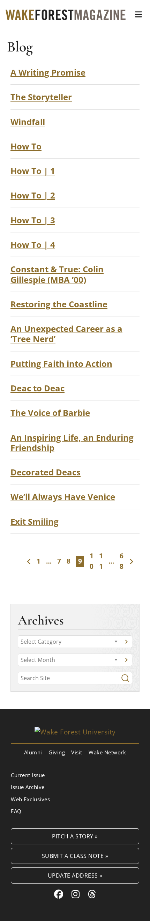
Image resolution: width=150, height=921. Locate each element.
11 (101, 561)
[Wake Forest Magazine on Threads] (92, 894)
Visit (76, 752)
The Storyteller (41, 97)
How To (26, 146)
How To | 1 (32, 170)
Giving (56, 752)
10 (91, 561)
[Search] (125, 678)
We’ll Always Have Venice (62, 496)
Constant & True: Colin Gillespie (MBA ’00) (57, 274)
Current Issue (28, 775)
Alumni (33, 752)
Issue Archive (28, 786)
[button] (138, 14)
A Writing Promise (47, 72)
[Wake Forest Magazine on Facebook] (58, 894)
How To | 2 (32, 195)
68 (121, 561)
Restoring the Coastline (58, 304)
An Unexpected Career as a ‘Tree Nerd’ (66, 333)
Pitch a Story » (75, 836)
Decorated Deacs (45, 472)
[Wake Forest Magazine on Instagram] (76, 894)
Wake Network (107, 752)
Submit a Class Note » (75, 856)
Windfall (27, 121)
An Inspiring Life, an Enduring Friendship (72, 442)
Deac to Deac (37, 388)
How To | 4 (32, 244)
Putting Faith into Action (61, 363)
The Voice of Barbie (50, 412)
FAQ (16, 811)
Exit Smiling (34, 521)
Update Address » (75, 875)
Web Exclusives (30, 799)
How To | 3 (32, 220)
